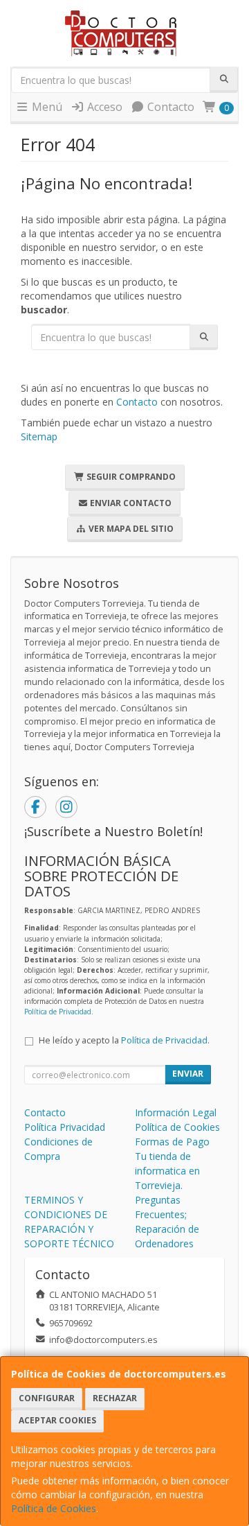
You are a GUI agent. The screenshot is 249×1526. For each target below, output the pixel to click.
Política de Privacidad (57, 1011)
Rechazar (115, 1398)
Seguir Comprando (130, 477)
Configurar (47, 1398)
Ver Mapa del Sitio (130, 529)
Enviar (187, 1074)
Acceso (103, 106)
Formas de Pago (172, 1141)
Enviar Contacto (130, 503)
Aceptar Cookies (57, 1420)
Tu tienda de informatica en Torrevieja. (167, 1171)
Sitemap (39, 436)
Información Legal (175, 1112)
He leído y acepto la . (124, 1040)
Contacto (169, 106)
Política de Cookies (53, 1508)
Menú (45, 106)
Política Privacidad (64, 1127)
